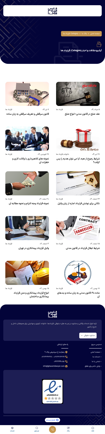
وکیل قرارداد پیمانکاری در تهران (33, 248)
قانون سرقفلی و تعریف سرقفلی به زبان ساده (27, 114)
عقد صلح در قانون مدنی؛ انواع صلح (82, 114)
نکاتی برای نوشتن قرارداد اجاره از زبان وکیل (79, 203)
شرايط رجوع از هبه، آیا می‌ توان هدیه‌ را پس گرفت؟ (78, 160)
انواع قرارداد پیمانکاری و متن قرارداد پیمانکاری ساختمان (31, 294)
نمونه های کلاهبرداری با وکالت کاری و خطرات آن (30, 160)
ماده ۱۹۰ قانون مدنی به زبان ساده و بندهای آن (78, 294)
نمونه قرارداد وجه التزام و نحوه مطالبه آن (29, 203)
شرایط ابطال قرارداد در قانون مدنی (83, 248)
